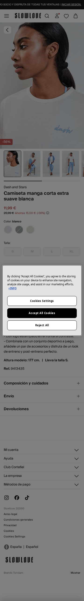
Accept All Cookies (42, 313)
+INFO (12, 288)
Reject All (42, 325)
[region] (42, 300)
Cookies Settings (42, 301)
